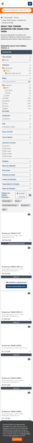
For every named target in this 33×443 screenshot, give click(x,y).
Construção (8, 18)
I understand (17, 439)
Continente (6, 115)
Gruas (16, 18)
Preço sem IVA (7, 132)
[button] (16, 52)
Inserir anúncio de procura (16, 286)
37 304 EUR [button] (6, 319)
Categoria (5, 65)
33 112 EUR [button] (6, 418)
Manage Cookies (26, 433)
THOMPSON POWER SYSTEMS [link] (16, 243)
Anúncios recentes (8, 143)
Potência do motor (8, 175)
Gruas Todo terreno (9, 20)
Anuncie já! (30, 4)
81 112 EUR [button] (6, 351)
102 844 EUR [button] (6, 240)
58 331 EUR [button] (6, 385)
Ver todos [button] (5, 111)
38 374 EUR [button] (6, 274)
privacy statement (13, 435)
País (3, 124)
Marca (4, 78)
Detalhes (5, 161)
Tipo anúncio (6, 57)
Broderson (22, 20)
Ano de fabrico (7, 137)
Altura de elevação (8, 188)
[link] (16, 222)
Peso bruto (6, 170)
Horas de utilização (9, 166)
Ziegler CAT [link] (16, 277)
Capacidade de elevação (10, 184)
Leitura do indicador (9, 179)
